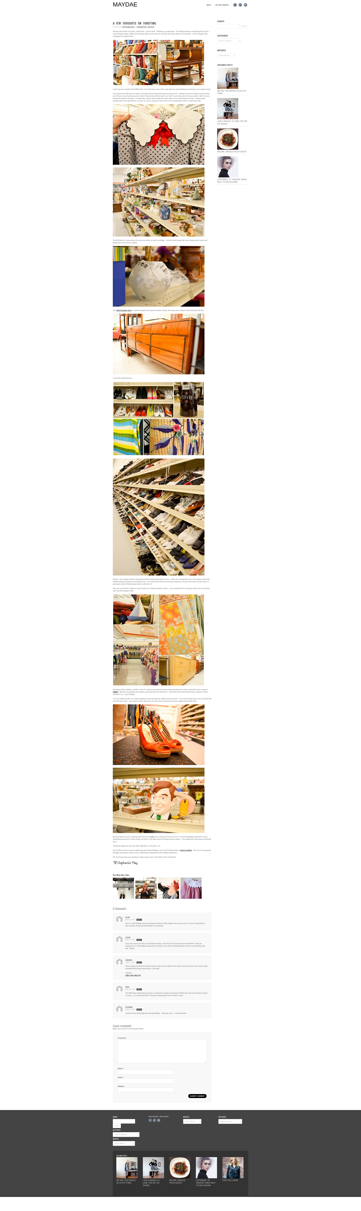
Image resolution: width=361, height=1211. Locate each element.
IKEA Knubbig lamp (123, 310)
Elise (127, 917)
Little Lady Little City (133, 975)
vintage (151, 27)
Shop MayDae (153, 1116)
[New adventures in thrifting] (123, 898)
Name (121, 1069)
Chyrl (128, 937)
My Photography (222, 5)
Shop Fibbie (164, 1116)
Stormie (128, 1007)
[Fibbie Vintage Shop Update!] (191, 898)
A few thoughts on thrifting (134, 23)
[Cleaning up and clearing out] (168, 898)
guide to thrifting (186, 850)
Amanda (128, 960)
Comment (122, 1038)
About (209, 5)
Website (121, 1086)
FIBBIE (115, 692)
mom (127, 987)
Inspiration (142, 27)
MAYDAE (125, 4)
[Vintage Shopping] (146, 898)
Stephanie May (128, 27)
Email (120, 1077)
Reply (139, 919)
